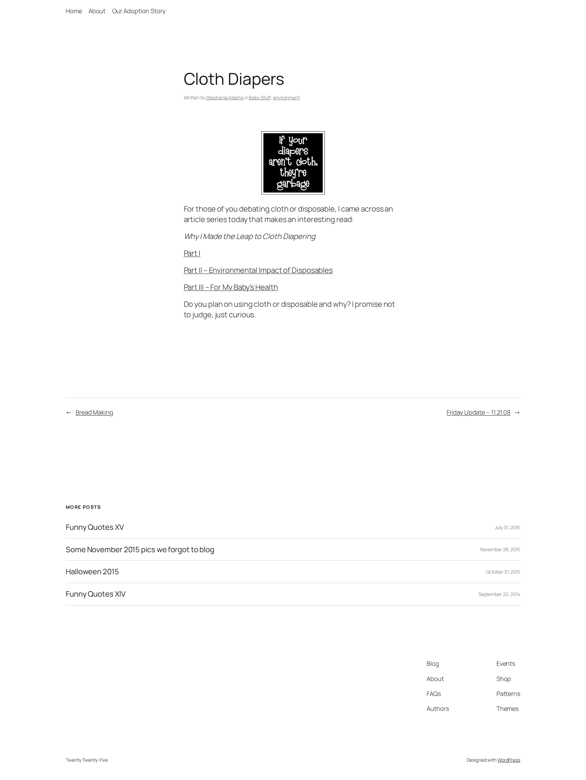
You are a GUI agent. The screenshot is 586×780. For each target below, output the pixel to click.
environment (286, 97)
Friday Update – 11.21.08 (478, 412)
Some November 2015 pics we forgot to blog (152, 549)
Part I (192, 253)
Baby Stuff (260, 97)
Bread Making (94, 412)
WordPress (508, 760)
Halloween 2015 (92, 571)
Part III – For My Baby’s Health (231, 287)
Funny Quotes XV (95, 527)
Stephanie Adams (224, 97)
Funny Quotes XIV (95, 594)
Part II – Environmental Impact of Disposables (258, 270)
